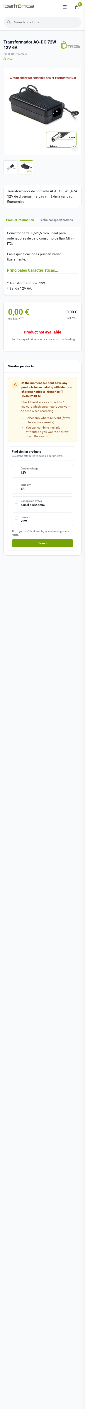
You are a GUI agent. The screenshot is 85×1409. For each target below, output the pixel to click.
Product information (20, 220)
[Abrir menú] (64, 7)
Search (43, 543)
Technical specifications (56, 220)
